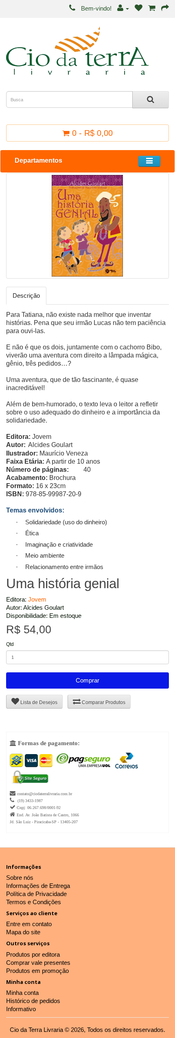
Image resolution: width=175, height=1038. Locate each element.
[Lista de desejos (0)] (138, 8)
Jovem (37, 599)
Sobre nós (19, 877)
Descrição (26, 295)
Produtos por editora (33, 954)
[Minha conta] (123, 8)
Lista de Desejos (38, 702)
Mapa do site (23, 932)
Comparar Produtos (103, 702)
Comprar (87, 680)
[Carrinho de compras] (151, 8)
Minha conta (22, 992)
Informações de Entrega (38, 885)
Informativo (21, 1008)
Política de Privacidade (36, 893)
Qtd (10, 644)
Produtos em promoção (37, 970)
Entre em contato (29, 923)
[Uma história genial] (87, 226)
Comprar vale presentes (38, 962)
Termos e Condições (33, 901)
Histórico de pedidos (33, 1000)
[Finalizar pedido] (165, 8)
